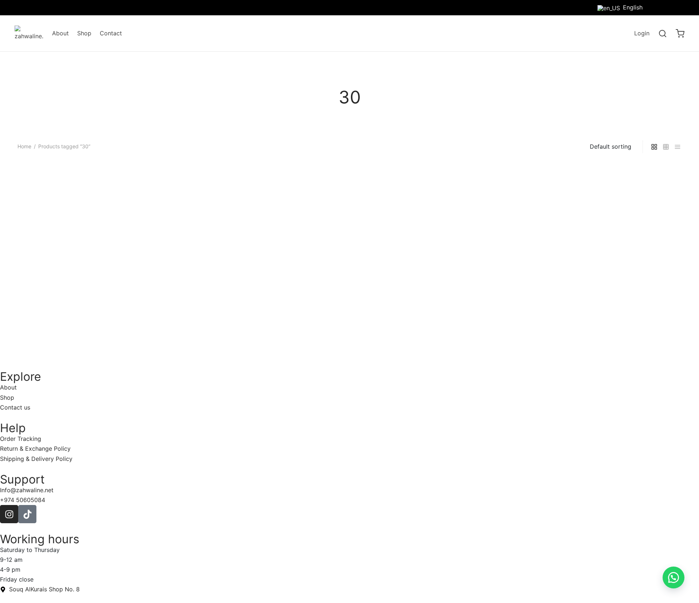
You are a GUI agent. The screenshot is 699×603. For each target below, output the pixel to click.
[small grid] (666, 146)
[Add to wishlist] (173, 328)
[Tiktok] (664, 7)
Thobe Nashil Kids (42, 328)
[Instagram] (679, 7)
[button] (673, 577)
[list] (678, 146)
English (632, 7)
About (60, 33)
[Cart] (680, 33)
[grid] (654, 146)
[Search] (662, 33)
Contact (111, 33)
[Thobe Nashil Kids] (96, 240)
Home (24, 146)
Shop (84, 33)
